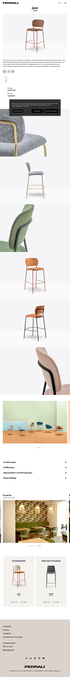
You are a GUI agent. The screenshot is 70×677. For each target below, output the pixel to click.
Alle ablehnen (37, 111)
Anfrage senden (9, 643)
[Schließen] (58, 101)
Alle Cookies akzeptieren (51, 111)
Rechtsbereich (8, 650)
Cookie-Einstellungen (18, 111)
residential (7, 633)
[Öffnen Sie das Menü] (59, 3)
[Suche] (65, 3)
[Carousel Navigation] (35, 448)
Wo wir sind (7, 646)
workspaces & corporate (12, 637)
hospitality (11, 96)
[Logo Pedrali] (11, 3)
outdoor (6, 630)
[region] (35, 107)
